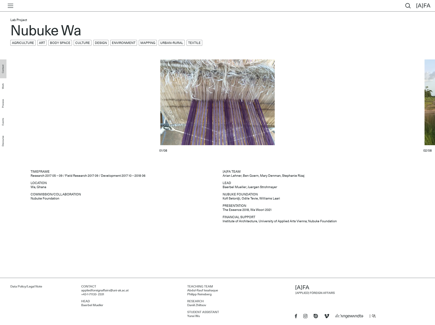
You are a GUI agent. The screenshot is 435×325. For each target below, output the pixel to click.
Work (3, 86)
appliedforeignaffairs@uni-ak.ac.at (105, 290)
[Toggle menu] (9, 6)
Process (3, 103)
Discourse (3, 141)
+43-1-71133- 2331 (92, 294)
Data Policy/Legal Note (26, 286)
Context (3, 69)
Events (3, 121)
